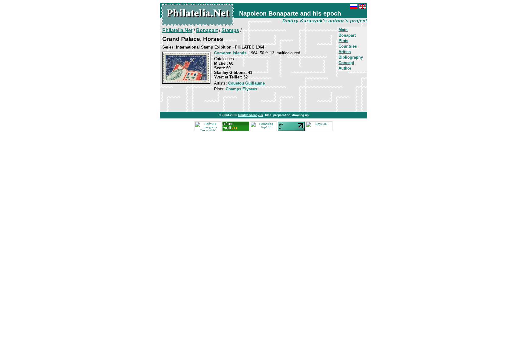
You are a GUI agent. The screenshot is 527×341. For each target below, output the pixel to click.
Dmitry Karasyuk (250, 115)
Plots (343, 40)
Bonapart (347, 35)
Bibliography (351, 57)
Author (345, 68)
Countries (348, 46)
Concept (346, 62)
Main (343, 29)
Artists (345, 51)
